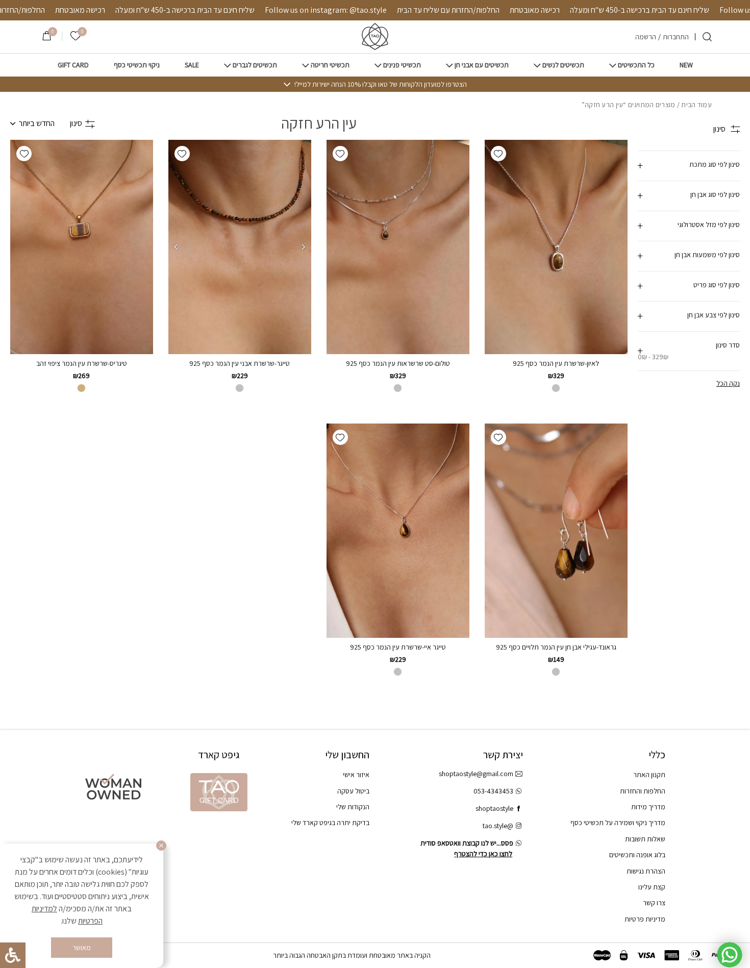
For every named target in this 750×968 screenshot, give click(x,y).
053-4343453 (493, 791)
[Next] (176, 247)
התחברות (676, 36)
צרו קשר (654, 902)
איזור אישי (356, 774)
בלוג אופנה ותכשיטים (637, 854)
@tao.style (498, 825)
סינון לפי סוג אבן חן (715, 194)
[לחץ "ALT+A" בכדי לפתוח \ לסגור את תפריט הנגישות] (13, 955)
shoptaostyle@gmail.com (476, 773)
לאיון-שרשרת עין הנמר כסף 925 (556, 363)
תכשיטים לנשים (563, 65)
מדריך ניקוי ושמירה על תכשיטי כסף (617, 822)
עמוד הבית (696, 104)
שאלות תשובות (645, 838)
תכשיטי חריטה (330, 65)
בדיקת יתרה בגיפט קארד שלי (330, 822)
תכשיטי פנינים (402, 65)
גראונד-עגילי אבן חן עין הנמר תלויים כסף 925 (556, 647)
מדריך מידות (648, 806)
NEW (686, 65)
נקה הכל (728, 383)
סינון (76, 123)
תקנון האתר (649, 774)
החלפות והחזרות (642, 791)
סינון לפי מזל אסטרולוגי (709, 224)
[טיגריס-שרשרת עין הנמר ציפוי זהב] (81, 247)
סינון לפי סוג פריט (716, 284)
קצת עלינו (651, 886)
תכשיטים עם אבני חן (482, 65)
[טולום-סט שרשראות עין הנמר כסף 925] (398, 247)
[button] (498, 153)
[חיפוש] (707, 36)
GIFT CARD (73, 65)
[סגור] (161, 845)
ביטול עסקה (353, 791)
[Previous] (303, 247)
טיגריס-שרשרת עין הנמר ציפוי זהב (81, 363)
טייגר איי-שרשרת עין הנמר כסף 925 (398, 647)
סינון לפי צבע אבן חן (713, 314)
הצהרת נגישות (646, 871)
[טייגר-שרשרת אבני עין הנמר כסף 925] (239, 247)
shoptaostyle (494, 808)
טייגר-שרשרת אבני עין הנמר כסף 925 (239, 363)
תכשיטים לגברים (255, 65)
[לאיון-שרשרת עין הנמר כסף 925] (556, 247)
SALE (192, 65)
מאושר (81, 947)
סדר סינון (689, 350)
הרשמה (645, 36)
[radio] (398, 388)
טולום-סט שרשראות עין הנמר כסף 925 (398, 363)
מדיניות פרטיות (644, 919)
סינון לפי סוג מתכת (714, 164)
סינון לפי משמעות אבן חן (707, 254)
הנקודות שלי (352, 806)
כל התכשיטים (636, 65)
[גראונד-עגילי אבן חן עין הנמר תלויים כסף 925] (556, 531)
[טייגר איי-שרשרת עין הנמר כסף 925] (398, 531)
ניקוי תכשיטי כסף (137, 65)
